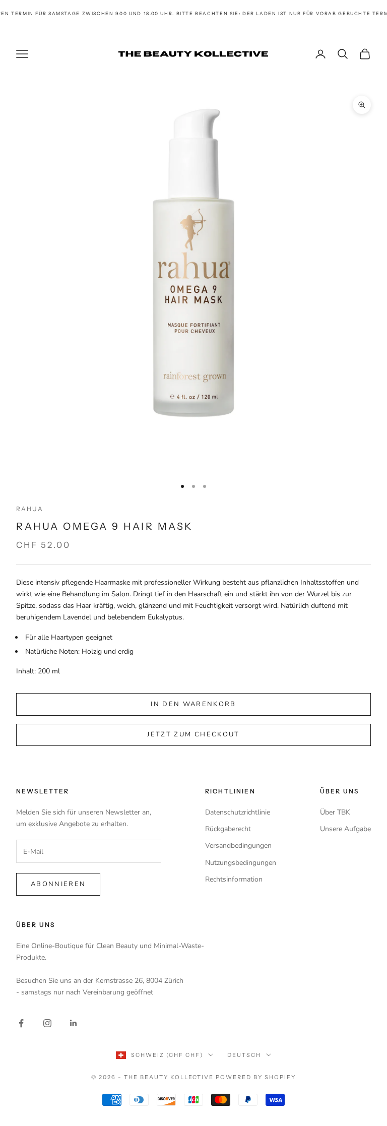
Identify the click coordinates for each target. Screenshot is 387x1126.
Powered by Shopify (256, 1077)
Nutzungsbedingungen (240, 862)
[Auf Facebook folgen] (21, 1023)
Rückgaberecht (228, 829)
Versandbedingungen (238, 845)
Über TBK (335, 812)
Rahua (29, 509)
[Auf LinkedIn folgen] (74, 1023)
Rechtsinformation (234, 879)
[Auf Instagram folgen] (47, 1023)
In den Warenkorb (193, 704)
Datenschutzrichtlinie (237, 812)
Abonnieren (58, 884)
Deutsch (244, 1054)
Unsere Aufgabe (345, 829)
